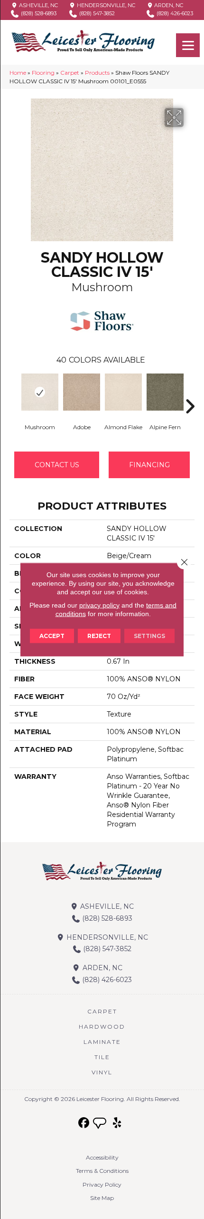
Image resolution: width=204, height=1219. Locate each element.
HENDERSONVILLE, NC (105, 5)
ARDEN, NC (168, 5)
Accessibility (102, 1157)
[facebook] (84, 1123)
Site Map (102, 1197)
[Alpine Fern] (165, 392)
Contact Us (57, 465)
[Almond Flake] (123, 392)
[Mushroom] (40, 392)
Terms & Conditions (102, 1170)
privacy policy (99, 605)
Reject (99, 635)
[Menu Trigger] (188, 45)
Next (190, 392)
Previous (14, 392)
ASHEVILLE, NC (38, 5)
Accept (52, 635)
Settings (149, 635)
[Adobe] (81, 392)
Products (97, 72)
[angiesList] (100, 1124)
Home (17, 72)
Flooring (43, 72)
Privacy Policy (102, 1184)
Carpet (69, 72)
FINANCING (149, 465)
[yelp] (117, 1123)
